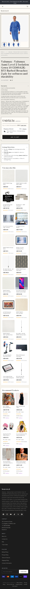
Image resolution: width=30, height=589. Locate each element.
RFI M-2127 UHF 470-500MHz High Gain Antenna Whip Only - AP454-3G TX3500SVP (20, 377)
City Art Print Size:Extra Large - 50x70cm (8, 227)
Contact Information (7, 563)
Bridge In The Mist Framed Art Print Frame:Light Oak (20, 248)
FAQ (3, 542)
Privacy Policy (5, 555)
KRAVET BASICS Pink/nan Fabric (19, 312)
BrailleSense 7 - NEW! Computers (20, 205)
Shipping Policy (5, 560)
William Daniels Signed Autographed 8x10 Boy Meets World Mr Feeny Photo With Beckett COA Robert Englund (21, 462)
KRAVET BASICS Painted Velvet (8, 248)
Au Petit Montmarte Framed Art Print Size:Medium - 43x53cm (8, 312)
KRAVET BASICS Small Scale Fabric (21, 269)
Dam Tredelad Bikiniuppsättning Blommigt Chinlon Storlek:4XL (6, 407)
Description (4, 86)
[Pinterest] (21, 514)
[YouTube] (10, 514)
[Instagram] (7, 514)
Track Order (5, 544)
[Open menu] (2, 6)
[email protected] (8, 156)
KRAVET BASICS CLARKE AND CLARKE (21, 184)
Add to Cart (15, 137)
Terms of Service (6, 557)
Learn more (23, 125)
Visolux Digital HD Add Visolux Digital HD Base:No (8, 377)
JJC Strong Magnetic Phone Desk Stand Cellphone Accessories (7, 355)
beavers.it (5, 11)
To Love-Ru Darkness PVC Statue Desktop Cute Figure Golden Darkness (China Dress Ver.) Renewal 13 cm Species (21, 434)
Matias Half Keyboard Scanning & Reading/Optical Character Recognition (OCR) (20, 355)
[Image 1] (4, 44)
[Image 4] (18, 44)
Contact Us (4, 539)
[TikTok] (14, 514)
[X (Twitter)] (18, 514)
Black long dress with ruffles (20, 407)
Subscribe (24, 571)
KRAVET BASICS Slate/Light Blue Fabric (8, 334)
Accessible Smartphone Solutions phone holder (21, 291)
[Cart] (27, 6)
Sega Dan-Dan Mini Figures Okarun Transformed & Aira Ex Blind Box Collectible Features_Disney (7, 434)
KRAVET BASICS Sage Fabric (7, 184)
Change (24, 129)
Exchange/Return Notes (8, 147)
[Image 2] (9, 44)
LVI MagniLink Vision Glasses (20, 227)
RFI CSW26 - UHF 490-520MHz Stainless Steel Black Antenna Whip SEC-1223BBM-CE (21, 334)
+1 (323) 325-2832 (6, 525)
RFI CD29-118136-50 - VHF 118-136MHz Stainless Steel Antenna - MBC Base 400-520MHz (8, 269)
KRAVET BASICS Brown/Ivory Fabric (7, 291)
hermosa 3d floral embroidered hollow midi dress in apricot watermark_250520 (8, 462)
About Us (4, 536)
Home (2, 52)
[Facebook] (3, 514)
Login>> (7, 417)
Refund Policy (5, 552)
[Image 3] (13, 44)
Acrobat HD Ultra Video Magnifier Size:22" (7, 205)
